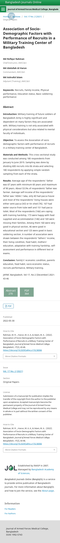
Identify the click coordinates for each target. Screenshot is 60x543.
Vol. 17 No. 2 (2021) (33, 16)
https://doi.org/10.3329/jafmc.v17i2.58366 (22, 350)
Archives (16, 16)
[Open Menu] (3, 9)
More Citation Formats (15, 356)
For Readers (10, 508)
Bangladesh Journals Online (23, 2)
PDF (9, 306)
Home (6, 16)
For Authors (10, 513)
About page (48, 490)
